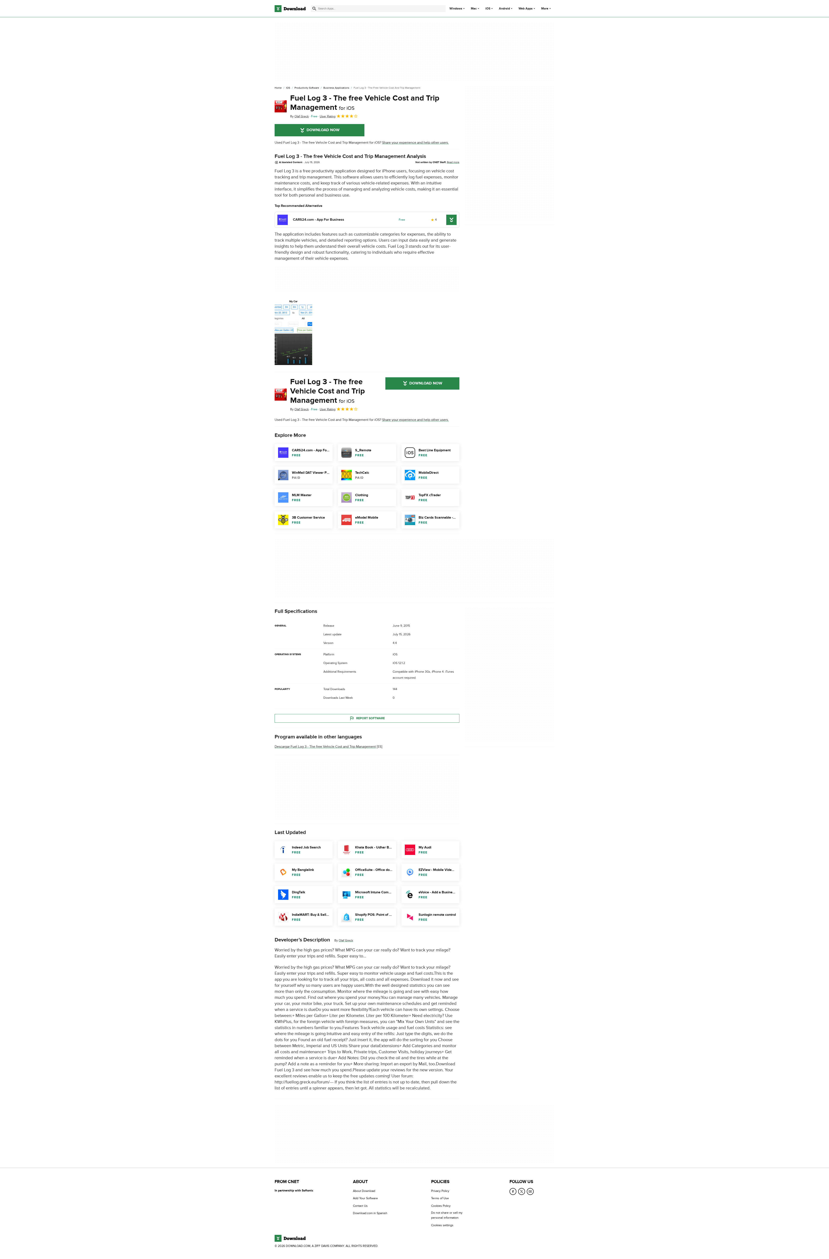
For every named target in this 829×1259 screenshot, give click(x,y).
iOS (487, 8)
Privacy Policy (440, 1191)
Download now (323, 130)
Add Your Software (365, 1198)
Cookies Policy (441, 1206)
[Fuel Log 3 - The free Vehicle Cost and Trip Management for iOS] (281, 106)
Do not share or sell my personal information (446, 1215)
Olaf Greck (346, 940)
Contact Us (360, 1206)
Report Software (370, 718)
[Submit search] (314, 8)
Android (504, 8)
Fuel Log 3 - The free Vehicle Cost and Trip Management (364, 102)
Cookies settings (442, 1225)
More (544, 8)
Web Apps (526, 8)
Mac (474, 8)
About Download (364, 1191)
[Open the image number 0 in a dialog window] (293, 331)
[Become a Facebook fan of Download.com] (512, 1191)
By (299, 116)
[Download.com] (290, 8)
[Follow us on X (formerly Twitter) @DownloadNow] (521, 1191)
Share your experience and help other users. (415, 142)
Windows (455, 8)
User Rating (327, 116)
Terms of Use (440, 1198)
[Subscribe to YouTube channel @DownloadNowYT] (530, 1191)
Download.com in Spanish (370, 1213)
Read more (453, 162)
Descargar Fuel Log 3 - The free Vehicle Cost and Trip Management (325, 746)
